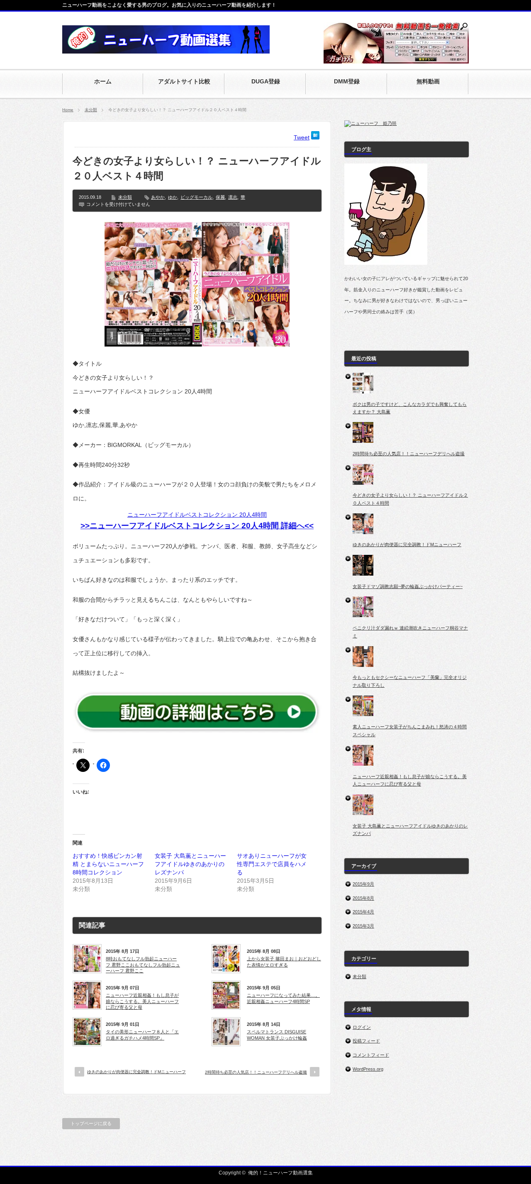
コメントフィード (371, 1054)
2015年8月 (363, 898)
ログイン (362, 1027)
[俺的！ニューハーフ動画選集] (166, 49)
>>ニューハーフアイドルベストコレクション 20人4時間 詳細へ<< (197, 525)
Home (67, 109)
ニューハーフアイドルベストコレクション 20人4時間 (197, 514)
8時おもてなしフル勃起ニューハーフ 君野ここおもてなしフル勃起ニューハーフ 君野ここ (143, 964)
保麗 (220, 197)
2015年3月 (363, 925)
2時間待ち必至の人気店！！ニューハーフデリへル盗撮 (256, 1072)
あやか (158, 197)
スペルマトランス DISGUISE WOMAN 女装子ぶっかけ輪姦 (277, 1034)
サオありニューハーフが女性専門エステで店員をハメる (272, 864)
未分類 (91, 109)
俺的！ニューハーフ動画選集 (280, 1173)
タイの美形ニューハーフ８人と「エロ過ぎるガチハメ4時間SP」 (142, 1034)
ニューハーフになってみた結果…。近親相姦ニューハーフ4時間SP (283, 998)
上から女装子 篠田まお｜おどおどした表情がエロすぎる (284, 961)
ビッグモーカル (196, 197)
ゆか (172, 197)
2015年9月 (363, 883)
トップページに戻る (91, 1123)
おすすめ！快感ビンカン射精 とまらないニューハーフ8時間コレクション (108, 864)
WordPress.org (368, 1069)
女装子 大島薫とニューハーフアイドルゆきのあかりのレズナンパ (190, 864)
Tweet (301, 137)
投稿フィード (366, 1040)
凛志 (232, 197)
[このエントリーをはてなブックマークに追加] (315, 137)
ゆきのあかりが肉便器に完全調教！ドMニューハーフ (136, 1071)
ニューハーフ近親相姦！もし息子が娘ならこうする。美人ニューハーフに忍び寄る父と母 (142, 1001)
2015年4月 (363, 911)
